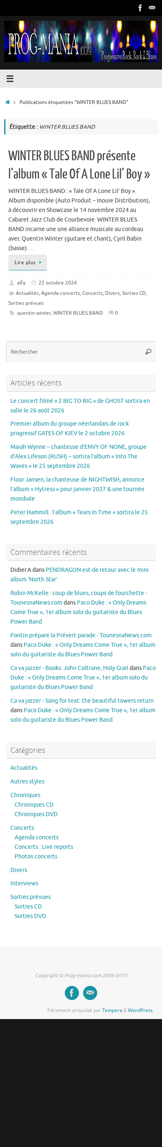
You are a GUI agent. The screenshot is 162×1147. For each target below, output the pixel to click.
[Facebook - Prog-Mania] (140, 8)
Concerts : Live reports (44, 847)
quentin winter (34, 313)
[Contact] (152, 8)
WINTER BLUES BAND (78, 313)
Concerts (92, 293)
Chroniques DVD (36, 814)
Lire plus (25, 262)
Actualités (27, 293)
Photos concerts (36, 856)
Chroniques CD (34, 804)
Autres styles (27, 781)
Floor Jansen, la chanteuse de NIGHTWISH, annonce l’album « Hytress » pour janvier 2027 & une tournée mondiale (77, 489)
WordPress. (141, 1010)
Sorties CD (134, 293)
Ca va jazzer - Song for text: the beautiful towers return (82, 700)
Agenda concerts (60, 293)
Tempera (112, 1010)
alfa (21, 283)
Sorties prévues (26, 303)
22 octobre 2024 (58, 283)
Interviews (24, 883)
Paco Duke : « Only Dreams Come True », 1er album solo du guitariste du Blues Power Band (78, 612)
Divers (112, 293)
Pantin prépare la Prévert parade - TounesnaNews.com (81, 635)
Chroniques (25, 795)
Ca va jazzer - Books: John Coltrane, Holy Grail (69, 668)
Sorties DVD (30, 916)
